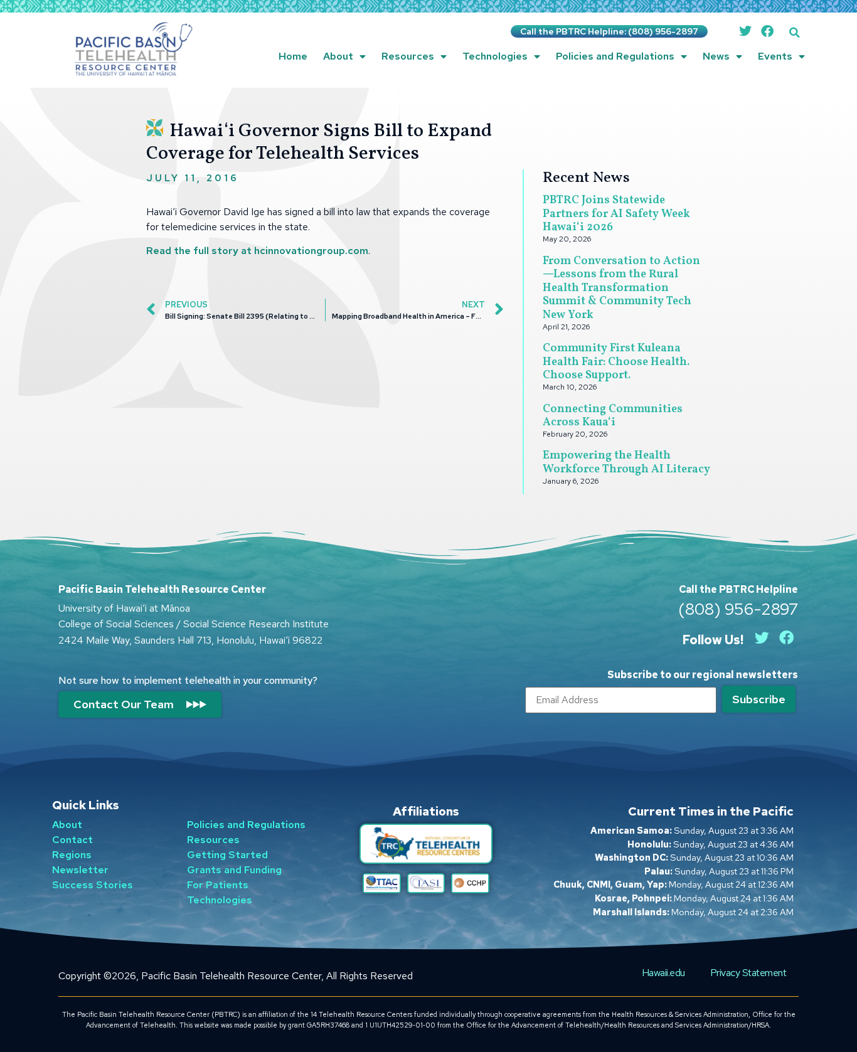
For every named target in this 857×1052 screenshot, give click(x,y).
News (716, 56)
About (338, 56)
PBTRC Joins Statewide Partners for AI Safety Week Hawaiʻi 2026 (616, 214)
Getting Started (227, 854)
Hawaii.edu (663, 972)
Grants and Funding (234, 869)
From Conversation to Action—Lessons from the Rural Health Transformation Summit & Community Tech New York (621, 288)
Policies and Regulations (615, 56)
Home (293, 56)
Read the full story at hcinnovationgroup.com (257, 250)
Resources (407, 56)
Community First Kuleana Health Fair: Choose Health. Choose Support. (616, 362)
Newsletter (80, 869)
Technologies (495, 56)
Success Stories (92, 884)
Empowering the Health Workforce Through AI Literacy (626, 462)
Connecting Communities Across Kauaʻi (613, 416)
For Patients (217, 884)
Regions (72, 854)
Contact (72, 839)
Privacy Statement (748, 972)
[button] (794, 32)
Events (775, 56)
